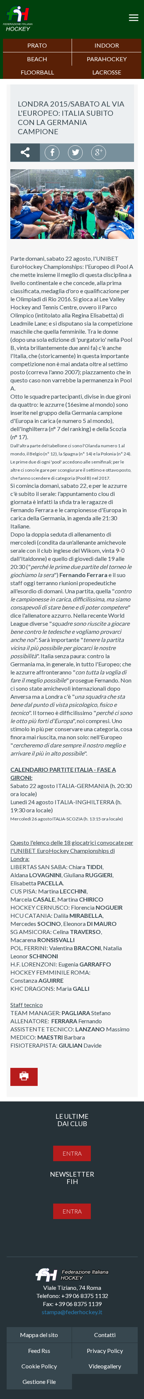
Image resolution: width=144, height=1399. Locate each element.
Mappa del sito (39, 1334)
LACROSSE (106, 72)
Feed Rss (39, 1350)
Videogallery (105, 1366)
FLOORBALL (37, 72)
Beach (37, 58)
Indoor (107, 45)
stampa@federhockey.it (72, 1311)
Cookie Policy (39, 1366)
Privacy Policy (105, 1350)
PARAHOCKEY (107, 58)
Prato (37, 45)
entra (72, 1153)
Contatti (105, 1334)
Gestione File (39, 1381)
